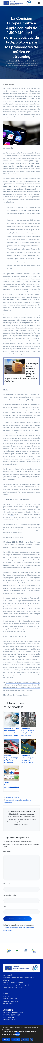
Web (5, 906)
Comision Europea (25, 800)
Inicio (6, 61)
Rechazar (15, 1039)
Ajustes (25, 1039)
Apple (17, 800)
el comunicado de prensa (17, 400)
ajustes (17, 1034)
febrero (8, 525)
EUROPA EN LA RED (10, 1001)
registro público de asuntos (13, 626)
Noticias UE (13, 61)
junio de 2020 (13, 504)
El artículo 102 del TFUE (13, 542)
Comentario (7, 852)
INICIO (5, 994)
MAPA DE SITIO (9, 1020)
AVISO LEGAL (8, 1010)
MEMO (29, 400)
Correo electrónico (10, 895)
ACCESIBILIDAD (9, 1017)
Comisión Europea (22, 695)
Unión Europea (8, 802)
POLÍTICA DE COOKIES (11, 1015)
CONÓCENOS (8, 1004)
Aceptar (6, 1039)
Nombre (6, 884)
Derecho (21, 61)
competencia (7, 629)
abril (12, 515)
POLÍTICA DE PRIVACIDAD (13, 1013)
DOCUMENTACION (10, 999)
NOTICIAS (6, 996)
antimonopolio (10, 800)
